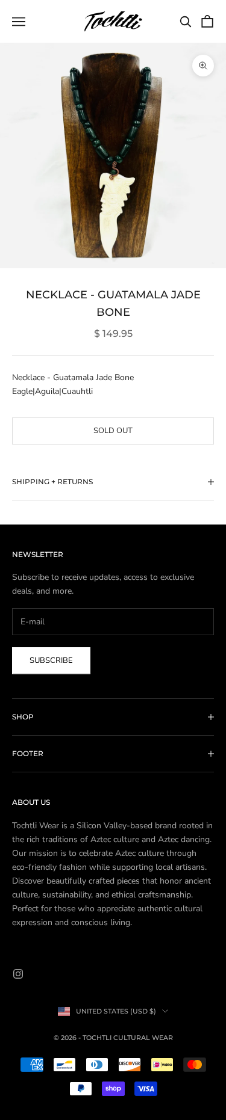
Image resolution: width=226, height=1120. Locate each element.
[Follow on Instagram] (18, 974)
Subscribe (51, 660)
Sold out (113, 430)
